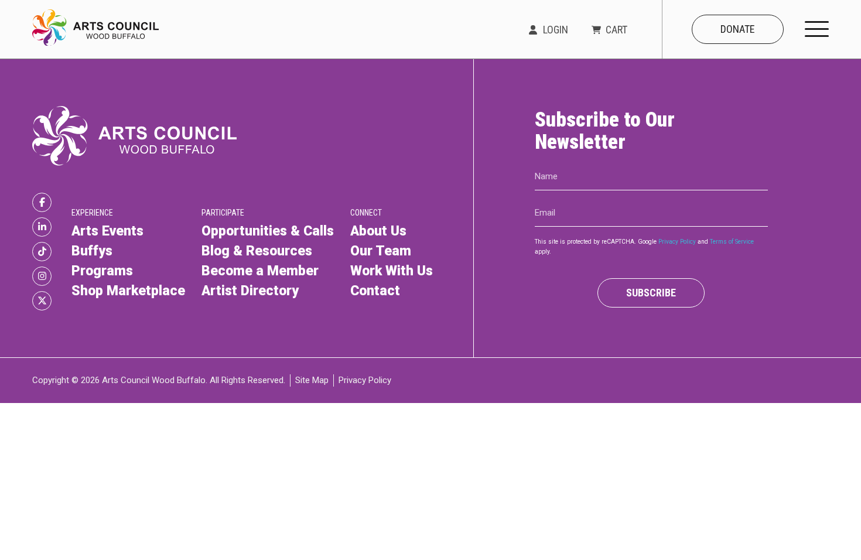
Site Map (312, 380)
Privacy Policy (677, 241)
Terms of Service (732, 241)
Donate (737, 29)
